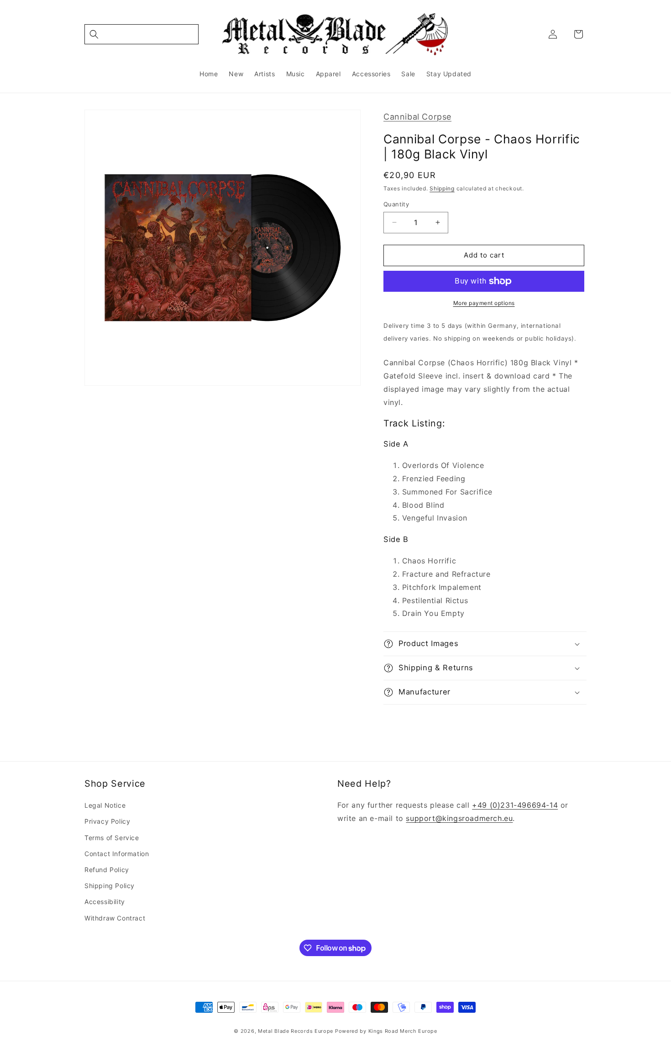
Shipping (442, 188)
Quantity (396, 204)
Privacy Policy (107, 821)
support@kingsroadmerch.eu (459, 818)
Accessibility (104, 901)
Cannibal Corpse (417, 116)
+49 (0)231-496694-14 (515, 805)
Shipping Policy (109, 885)
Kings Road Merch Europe (402, 1031)
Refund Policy (106, 869)
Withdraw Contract (114, 918)
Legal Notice (105, 805)
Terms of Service (111, 838)
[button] (141, 34)
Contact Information (116, 853)
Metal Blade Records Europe (295, 1031)
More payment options (484, 303)
